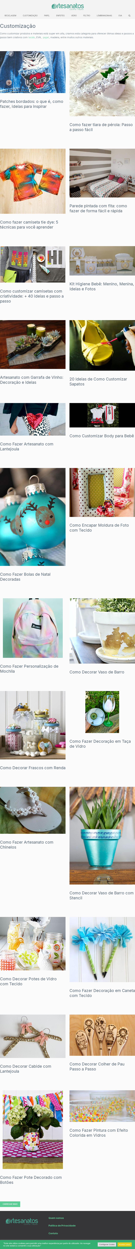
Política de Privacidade (62, 1225)
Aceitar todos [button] (124, 1244)
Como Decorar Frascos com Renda (33, 767)
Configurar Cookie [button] (107, 1244)
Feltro (86, 15)
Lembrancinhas (104, 15)
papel (46, 37)
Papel (47, 15)
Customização (30, 15)
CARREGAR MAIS (10, 1204)
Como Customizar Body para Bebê (101, 435)
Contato (53, 1233)
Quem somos (56, 1218)
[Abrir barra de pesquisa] (129, 15)
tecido (31, 37)
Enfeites (60, 15)
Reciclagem (10, 15)
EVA (120, 15)
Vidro (74, 15)
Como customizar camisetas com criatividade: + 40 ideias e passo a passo (32, 296)
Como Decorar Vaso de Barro (96, 672)
